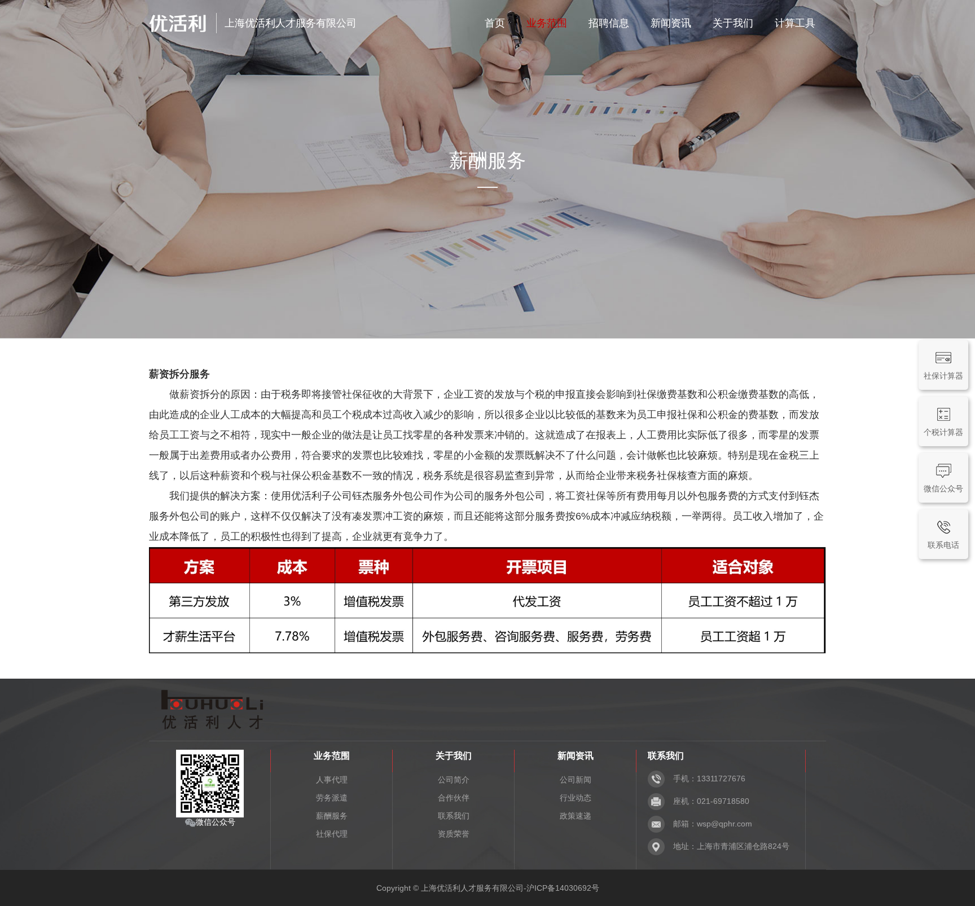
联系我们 (453, 815)
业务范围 (546, 23)
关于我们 (733, 23)
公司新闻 (575, 779)
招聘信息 (608, 23)
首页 (495, 23)
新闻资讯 (671, 23)
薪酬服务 (332, 815)
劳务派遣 (332, 797)
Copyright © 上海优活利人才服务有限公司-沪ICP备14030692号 (487, 887)
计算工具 (795, 23)
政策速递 (575, 815)
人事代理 (332, 779)
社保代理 (332, 833)
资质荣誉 (453, 833)
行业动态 (575, 797)
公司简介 (453, 779)
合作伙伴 (453, 797)
